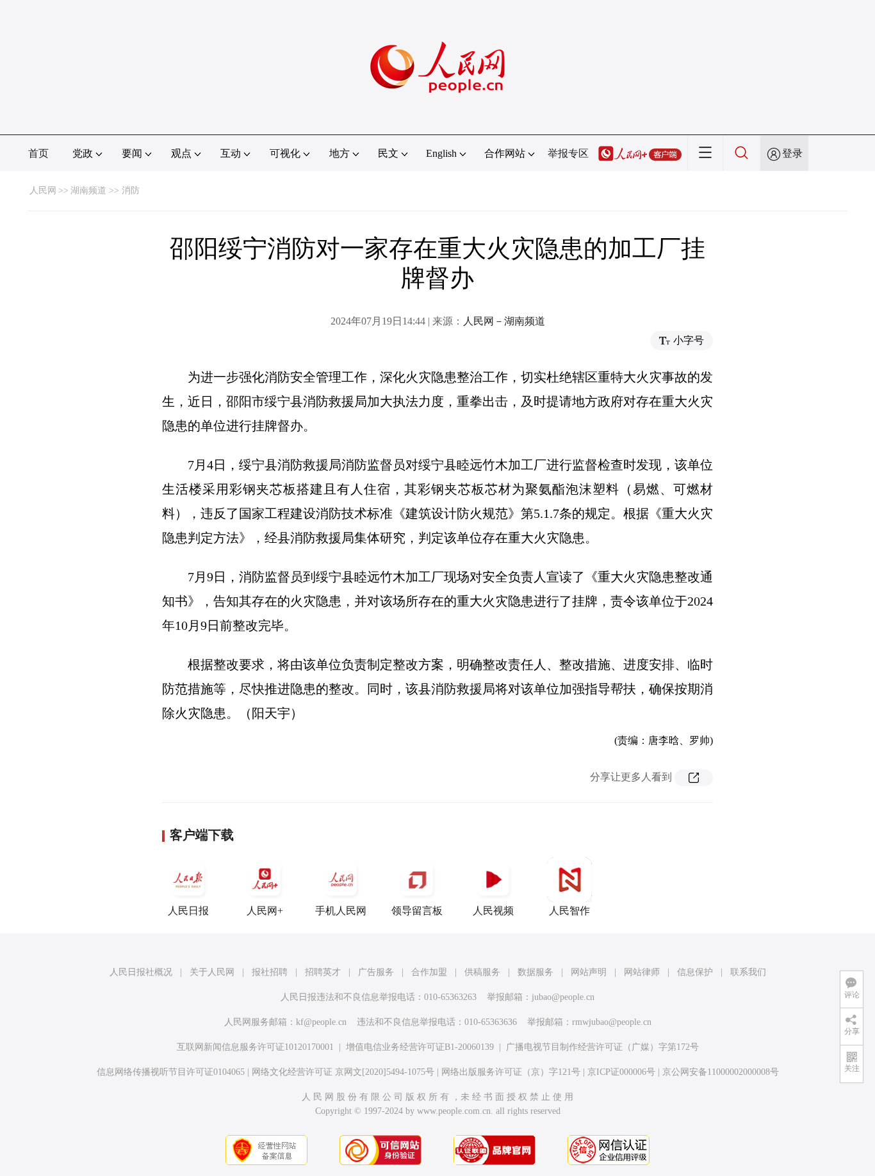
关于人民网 (212, 972)
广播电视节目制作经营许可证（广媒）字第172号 (602, 1047)
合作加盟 (429, 972)
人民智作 (569, 910)
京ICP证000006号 (621, 1072)
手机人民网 (340, 910)
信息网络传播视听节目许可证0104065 (171, 1072)
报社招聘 (270, 972)
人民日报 (188, 910)
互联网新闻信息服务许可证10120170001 (255, 1047)
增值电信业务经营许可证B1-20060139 (420, 1047)
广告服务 (376, 972)
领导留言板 (417, 910)
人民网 (42, 190)
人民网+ (265, 910)
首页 (38, 153)
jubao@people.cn (563, 997)
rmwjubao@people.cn (611, 1022)
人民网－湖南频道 (504, 321)
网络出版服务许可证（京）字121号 (510, 1072)
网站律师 (642, 972)
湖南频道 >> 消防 (105, 190)
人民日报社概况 (141, 972)
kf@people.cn (321, 1022)
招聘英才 (323, 972)
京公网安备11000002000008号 (720, 1072)
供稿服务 (482, 972)
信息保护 (695, 972)
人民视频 (493, 910)
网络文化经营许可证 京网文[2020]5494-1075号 (343, 1072)
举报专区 (568, 153)
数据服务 (535, 972)
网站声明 (589, 972)
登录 (792, 153)
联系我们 (748, 972)
